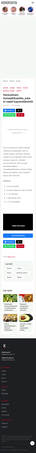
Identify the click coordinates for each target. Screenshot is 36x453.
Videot (19, 91)
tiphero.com (11, 256)
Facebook (5, 423)
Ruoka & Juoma (8, 91)
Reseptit (4, 411)
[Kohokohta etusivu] (9, 2)
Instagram (5, 427)
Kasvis (18, 81)
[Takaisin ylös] (32, 443)
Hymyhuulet (5, 415)
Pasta (19, 88)
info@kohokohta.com (8, 354)
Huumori (4, 381)
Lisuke (12, 88)
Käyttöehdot (14, 450)
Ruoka (12, 81)
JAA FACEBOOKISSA (18, 235)
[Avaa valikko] (32, 2)
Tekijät (3, 390)
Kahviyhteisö (5, 404)
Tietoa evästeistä (22, 450)
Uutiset (4, 371)
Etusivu (5, 81)
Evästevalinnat (5, 450)
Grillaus (4, 408)
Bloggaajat (5, 393)
